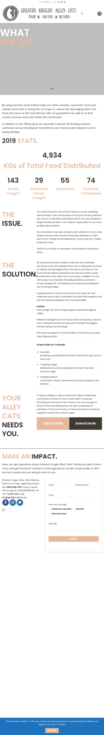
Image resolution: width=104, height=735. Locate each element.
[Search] (82, 13)
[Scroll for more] (52, 88)
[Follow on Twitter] (45, 2)
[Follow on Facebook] (40, 2)
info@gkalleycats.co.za (14, 497)
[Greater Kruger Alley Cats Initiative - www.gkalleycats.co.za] (39, 13)
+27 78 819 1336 (10, 494)
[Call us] (50, 2)
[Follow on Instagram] (42, 2)
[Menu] (99, 13)
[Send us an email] (47, 2)
